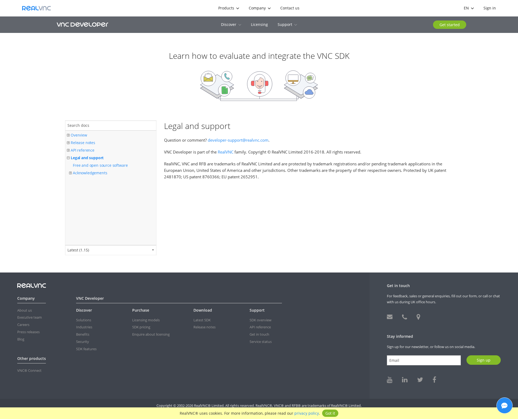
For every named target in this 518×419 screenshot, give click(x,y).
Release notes (83, 142)
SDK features (86, 348)
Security (82, 341)
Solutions (83, 320)
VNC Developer (82, 24)
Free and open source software (100, 165)
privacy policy (306, 413)
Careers (23, 324)
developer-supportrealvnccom (238, 140)
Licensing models (146, 320)
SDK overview (260, 320)
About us (24, 310)
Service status (261, 341)
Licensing (259, 24)
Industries (84, 327)
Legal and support (87, 157)
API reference (82, 150)
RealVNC (36, 8)
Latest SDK (202, 320)
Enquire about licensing (151, 334)
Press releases (28, 331)
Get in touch (259, 334)
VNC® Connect (29, 370)
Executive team (29, 317)
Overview (79, 135)
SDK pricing (141, 327)
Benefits (82, 334)
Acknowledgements (90, 172)
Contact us (289, 8)
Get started (449, 24)
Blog (20, 339)
